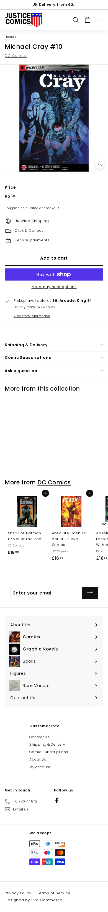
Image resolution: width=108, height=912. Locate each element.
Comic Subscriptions (48, 752)
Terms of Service (53, 893)
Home (9, 36)
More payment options (54, 286)
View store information (32, 316)
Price (10, 187)
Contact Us (39, 737)
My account (40, 767)
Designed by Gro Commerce (34, 900)
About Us (37, 759)
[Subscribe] (90, 593)
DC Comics (16, 55)
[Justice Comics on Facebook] (57, 800)
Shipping (12, 208)
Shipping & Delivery (47, 744)
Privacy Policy (18, 893)
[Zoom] (100, 164)
